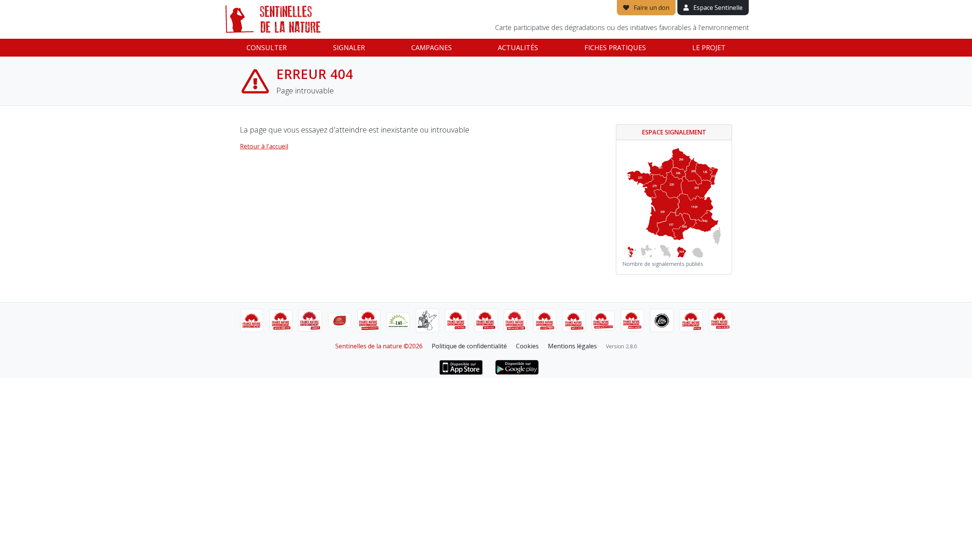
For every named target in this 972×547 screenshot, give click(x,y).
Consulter (266, 47)
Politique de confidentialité (469, 346)
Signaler (349, 47)
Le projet (709, 47)
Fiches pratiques (615, 47)
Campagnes (431, 47)
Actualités (518, 47)
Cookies (527, 346)
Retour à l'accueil (264, 146)
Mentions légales (572, 346)
